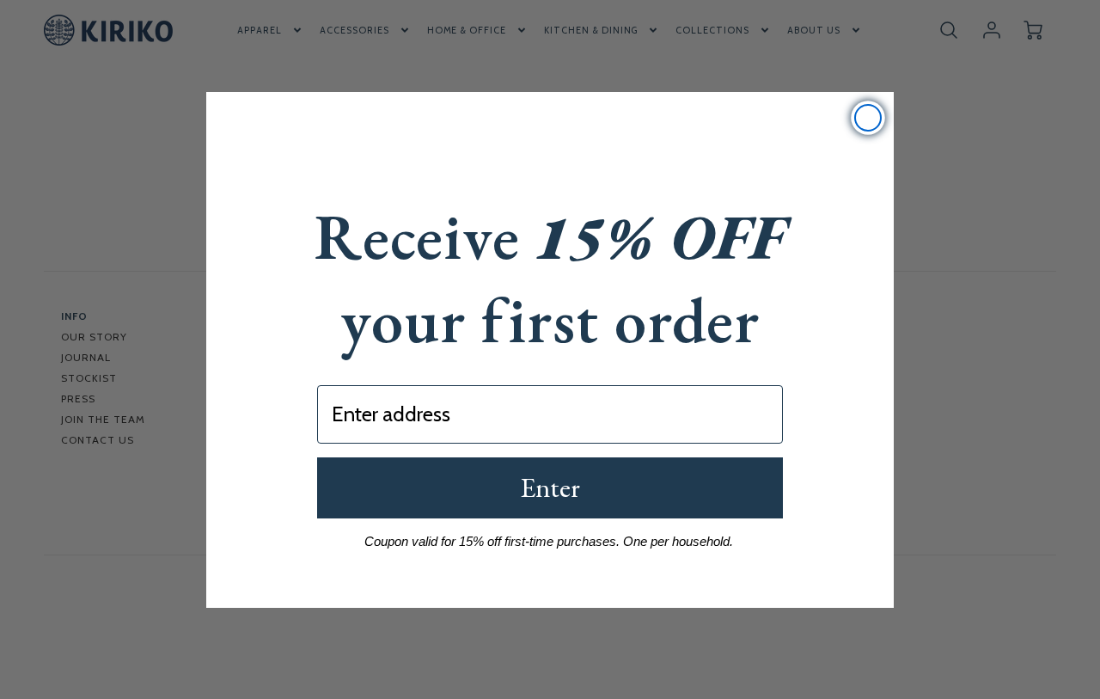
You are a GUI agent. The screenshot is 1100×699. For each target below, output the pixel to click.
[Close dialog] (868, 118)
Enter (550, 487)
